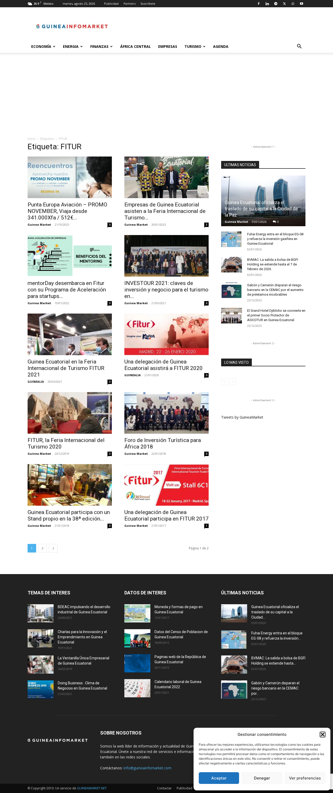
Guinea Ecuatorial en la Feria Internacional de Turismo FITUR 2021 (66, 368)
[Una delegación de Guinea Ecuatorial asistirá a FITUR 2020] (166, 334)
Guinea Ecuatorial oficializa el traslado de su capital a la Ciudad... (275, 612)
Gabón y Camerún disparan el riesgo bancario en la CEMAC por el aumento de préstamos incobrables (275, 289)
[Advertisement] (166, 97)
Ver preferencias (305, 778)
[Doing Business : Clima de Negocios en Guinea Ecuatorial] (41, 689)
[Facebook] (258, 3)
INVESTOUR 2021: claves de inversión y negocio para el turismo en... (166, 289)
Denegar (262, 778)
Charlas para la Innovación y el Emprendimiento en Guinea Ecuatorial (82, 637)
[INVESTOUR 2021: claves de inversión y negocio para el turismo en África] (166, 256)
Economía (41, 46)
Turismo (192, 46)
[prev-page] (224, 382)
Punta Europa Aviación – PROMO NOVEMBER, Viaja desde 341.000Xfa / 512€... (67, 211)
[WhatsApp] (293, 3)
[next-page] (53, 548)
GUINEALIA (36, 382)
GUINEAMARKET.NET (92, 788)
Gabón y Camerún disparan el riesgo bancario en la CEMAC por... (275, 688)
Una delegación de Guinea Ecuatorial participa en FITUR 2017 (166, 515)
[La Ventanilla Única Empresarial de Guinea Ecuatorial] (41, 664)
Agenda (220, 46)
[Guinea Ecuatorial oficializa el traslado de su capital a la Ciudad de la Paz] (234, 613)
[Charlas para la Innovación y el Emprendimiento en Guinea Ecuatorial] (41, 638)
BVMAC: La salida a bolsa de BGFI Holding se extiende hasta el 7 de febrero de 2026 (272, 264)
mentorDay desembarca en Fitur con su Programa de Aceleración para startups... (67, 289)
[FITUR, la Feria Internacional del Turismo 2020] (70, 413)
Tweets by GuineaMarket (242, 417)
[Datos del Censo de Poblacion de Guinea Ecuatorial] (137, 638)
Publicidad (111, 3)
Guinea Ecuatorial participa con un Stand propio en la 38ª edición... (69, 515)
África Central (135, 46)
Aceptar (219, 778)
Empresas (167, 46)
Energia (71, 46)
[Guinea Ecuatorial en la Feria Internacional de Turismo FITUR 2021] (70, 334)
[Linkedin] (267, 3)
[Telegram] (276, 3)
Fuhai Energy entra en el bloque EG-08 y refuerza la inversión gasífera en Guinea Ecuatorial (275, 238)
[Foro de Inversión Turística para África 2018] (166, 413)
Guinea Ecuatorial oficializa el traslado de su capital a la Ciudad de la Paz (261, 209)
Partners (130, 3)
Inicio (31, 138)
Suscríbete (147, 3)
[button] (322, 734)
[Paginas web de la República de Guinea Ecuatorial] (137, 663)
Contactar (164, 788)
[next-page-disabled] (232, 382)
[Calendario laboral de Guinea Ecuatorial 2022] (137, 688)
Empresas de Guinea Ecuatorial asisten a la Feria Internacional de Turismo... (165, 211)
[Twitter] (284, 3)
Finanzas (99, 46)
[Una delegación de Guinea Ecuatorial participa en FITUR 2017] (166, 485)
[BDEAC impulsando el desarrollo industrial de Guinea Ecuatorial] (41, 613)
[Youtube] (301, 3)
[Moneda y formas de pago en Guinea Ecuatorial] (137, 613)
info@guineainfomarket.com (147, 767)
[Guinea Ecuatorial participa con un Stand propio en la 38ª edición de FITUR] (70, 485)
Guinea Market (39, 224)
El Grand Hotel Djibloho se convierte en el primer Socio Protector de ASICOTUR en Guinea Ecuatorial (276, 315)
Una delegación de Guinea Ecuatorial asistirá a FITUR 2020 (163, 365)
